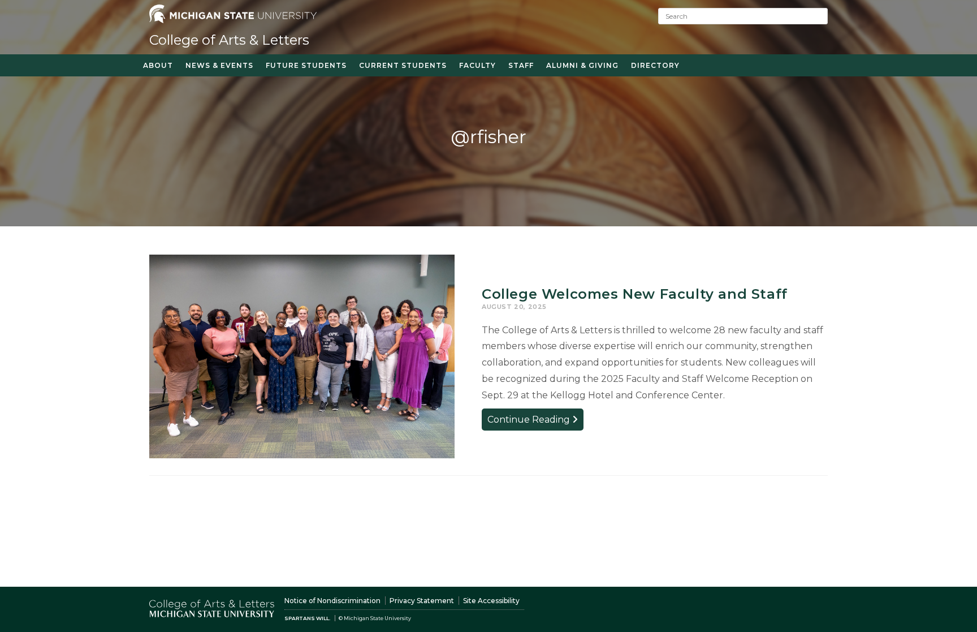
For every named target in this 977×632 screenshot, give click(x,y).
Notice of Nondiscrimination (332, 600)
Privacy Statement (422, 600)
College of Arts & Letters (229, 40)
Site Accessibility (491, 600)
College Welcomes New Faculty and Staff (635, 294)
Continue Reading (535, 422)
